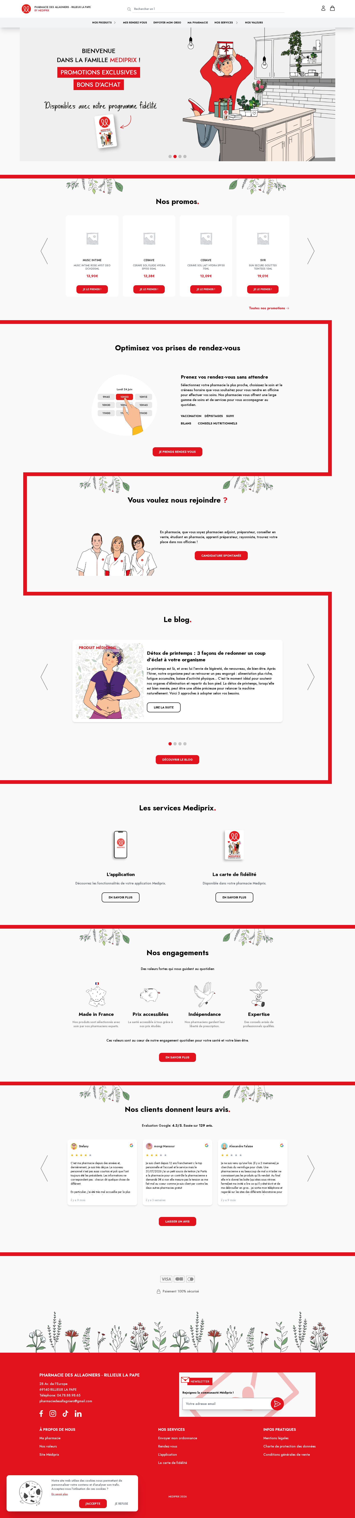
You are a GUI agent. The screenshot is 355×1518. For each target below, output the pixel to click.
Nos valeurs (254, 22)
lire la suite (164, 707)
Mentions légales (275, 1438)
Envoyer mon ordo (167, 22)
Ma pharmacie (198, 22)
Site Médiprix (49, 1454)
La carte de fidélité (172, 1462)
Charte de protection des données (289, 1446)
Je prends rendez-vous (177, 452)
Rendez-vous (167, 1446)
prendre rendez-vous (243, 128)
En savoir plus (121, 897)
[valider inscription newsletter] (277, 1403)
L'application (167, 1454)
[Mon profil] (323, 8)
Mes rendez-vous (135, 22)
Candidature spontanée (221, 556)
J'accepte (93, 1504)
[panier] (332, 8)
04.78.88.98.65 (68, 1395)
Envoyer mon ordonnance (177, 1438)
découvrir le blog (177, 760)
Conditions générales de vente (286, 1454)
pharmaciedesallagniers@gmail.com (65, 1401)
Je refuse (121, 1504)
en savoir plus (177, 1057)
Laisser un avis (177, 1221)
